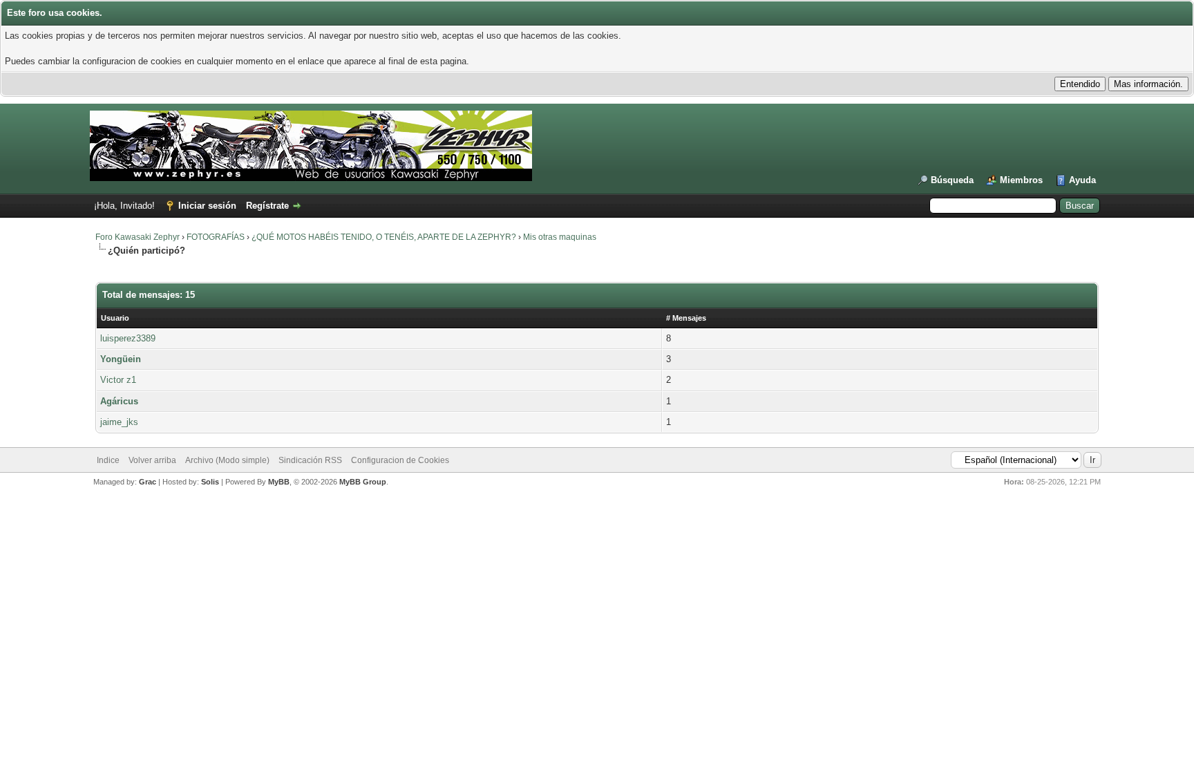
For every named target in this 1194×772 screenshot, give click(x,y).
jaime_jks (119, 422)
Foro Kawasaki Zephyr (137, 237)
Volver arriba (152, 460)
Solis (210, 482)
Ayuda (1082, 180)
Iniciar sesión (207, 205)
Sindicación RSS (310, 460)
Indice (108, 460)
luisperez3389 (127, 338)
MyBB (279, 482)
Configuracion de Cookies (400, 460)
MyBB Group (362, 482)
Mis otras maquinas (559, 237)
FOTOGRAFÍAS (216, 237)
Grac (147, 482)
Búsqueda (952, 180)
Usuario (115, 318)
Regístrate (267, 205)
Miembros (1021, 180)
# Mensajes (686, 318)
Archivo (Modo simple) (227, 460)
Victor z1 (118, 380)
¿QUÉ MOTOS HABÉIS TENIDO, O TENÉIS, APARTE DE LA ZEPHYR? (384, 237)
